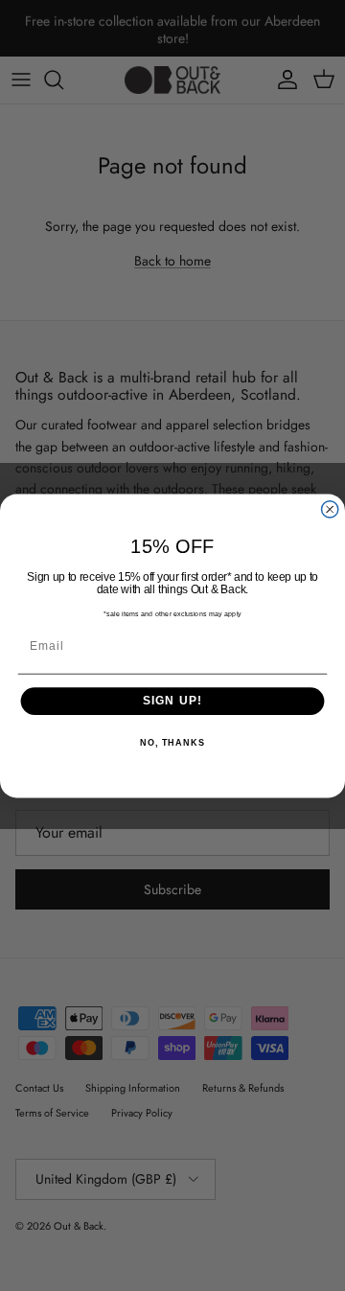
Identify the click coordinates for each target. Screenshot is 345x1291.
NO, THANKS (172, 743)
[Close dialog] (330, 508)
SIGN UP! (173, 700)
